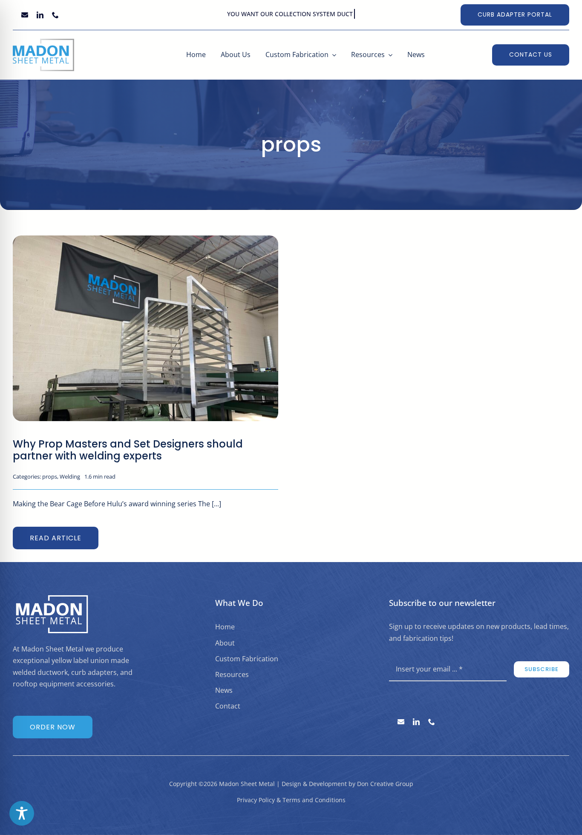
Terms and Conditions (314, 800)
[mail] (24, 14)
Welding (70, 476)
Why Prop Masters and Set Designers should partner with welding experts (128, 450)
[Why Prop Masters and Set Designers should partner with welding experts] (145, 241)
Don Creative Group (385, 784)
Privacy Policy (256, 800)
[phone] (55, 14)
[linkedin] (40, 14)
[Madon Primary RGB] (43, 42)
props (49, 476)
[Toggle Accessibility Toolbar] (22, 813)
